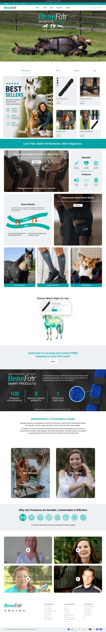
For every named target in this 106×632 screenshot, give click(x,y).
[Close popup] (69, 302)
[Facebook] (6, 3)
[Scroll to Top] (103, 625)
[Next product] (58, 313)
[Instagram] (9, 3)
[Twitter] (11, 3)
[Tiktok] (16, 3)
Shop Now (54, 310)
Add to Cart (60, 310)
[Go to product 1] (55, 313)
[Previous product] (54, 313)
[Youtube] (14, 3)
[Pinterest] (4, 3)
